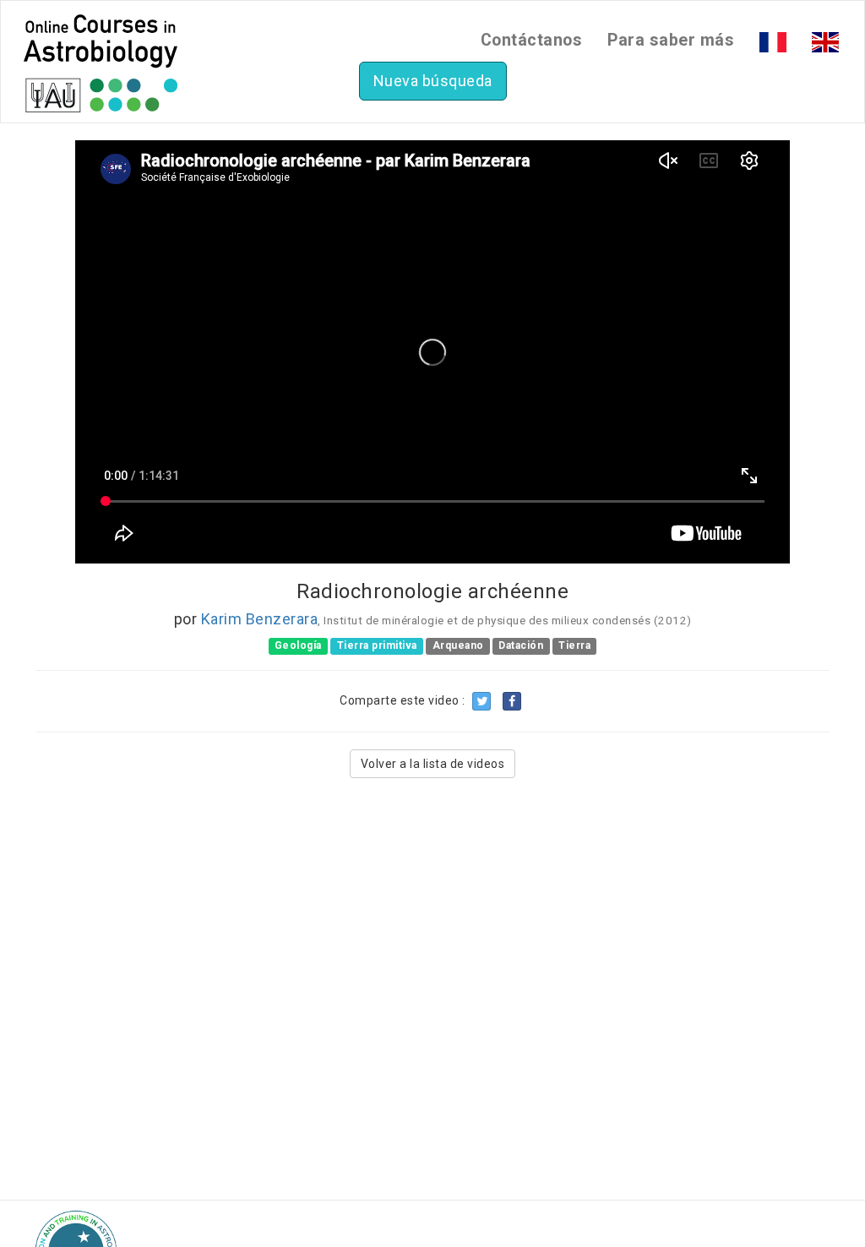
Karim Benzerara (259, 619)
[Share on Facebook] (512, 701)
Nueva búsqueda (432, 81)
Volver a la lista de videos (433, 764)
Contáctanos (532, 40)
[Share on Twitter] (481, 701)
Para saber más (670, 40)
